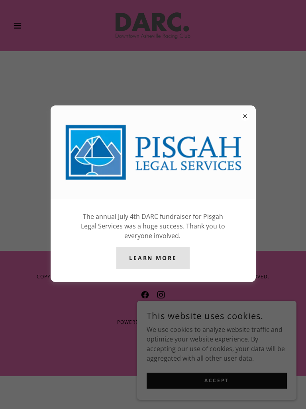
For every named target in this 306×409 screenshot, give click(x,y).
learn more (153, 258)
